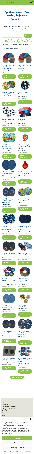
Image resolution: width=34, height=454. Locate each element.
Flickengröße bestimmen (9, 407)
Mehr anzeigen (17, 377)
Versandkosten (7, 72)
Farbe (24, 41)
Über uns (4, 413)
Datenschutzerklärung (18, 451)
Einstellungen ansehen (17, 448)
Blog (23, 31)
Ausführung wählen (7, 76)
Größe (6, 41)
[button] (31, 419)
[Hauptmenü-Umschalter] (2, 2)
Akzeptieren (17, 438)
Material (15, 41)
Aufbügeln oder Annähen (9, 409)
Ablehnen (17, 443)
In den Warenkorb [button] (23, 102)
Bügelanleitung (25, 29)
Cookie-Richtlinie (8, 451)
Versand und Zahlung (8, 411)
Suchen (28, 36)
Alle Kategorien (25, 26)
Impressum (27, 451)
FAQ (3, 402)
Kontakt (4, 415)
